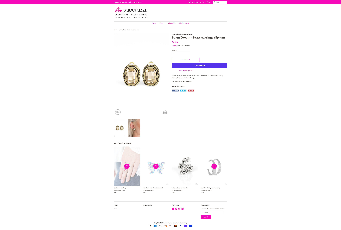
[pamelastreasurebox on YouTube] (183, 209)
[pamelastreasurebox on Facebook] (173, 209)
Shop (162, 23)
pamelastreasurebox (170, 223)
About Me (171, 23)
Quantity (174, 50)
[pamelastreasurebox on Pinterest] (176, 209)
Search (115, 209)
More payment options (185, 70)
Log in (189, 2)
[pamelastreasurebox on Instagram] (179, 209)
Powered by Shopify (181, 223)
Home (154, 23)
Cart (209, 2)
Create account (199, 2)
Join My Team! (184, 23)
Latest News (147, 205)
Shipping (174, 45)
